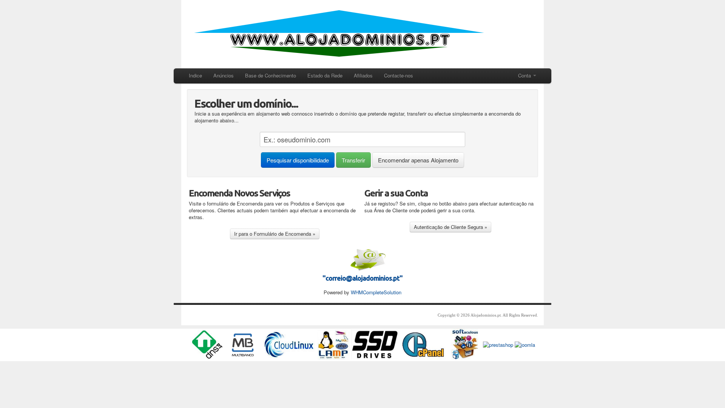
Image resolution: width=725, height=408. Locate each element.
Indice (195, 75)
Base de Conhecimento (270, 75)
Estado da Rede (324, 75)
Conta (525, 75)
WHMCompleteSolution (376, 292)
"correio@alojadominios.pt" (362, 278)
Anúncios (223, 75)
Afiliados (363, 75)
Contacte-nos (398, 75)
